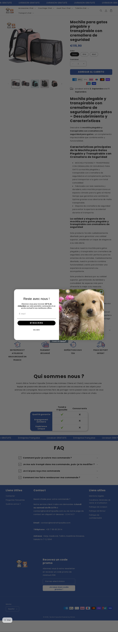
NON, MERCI (36, 330)
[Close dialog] (101, 291)
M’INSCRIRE (36, 323)
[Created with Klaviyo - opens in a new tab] (59, 341)
